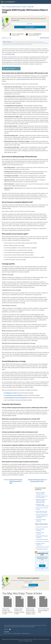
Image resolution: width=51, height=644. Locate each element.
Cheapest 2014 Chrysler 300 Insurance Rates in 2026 (15, 481)
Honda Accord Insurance (42, 541)
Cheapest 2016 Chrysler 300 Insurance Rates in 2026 (36, 480)
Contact (35, 639)
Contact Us (9, 633)
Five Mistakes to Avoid (10, 393)
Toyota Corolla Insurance (40, 533)
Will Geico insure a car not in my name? (42, 496)
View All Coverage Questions (41, 520)
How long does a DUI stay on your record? (41, 512)
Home (3, 6)
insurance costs (10, 54)
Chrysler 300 (30, 6)
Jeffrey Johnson (20, 33)
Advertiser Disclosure (44, 37)
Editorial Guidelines (7, 41)
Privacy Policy (41, 639)
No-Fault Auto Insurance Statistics (13, 395)
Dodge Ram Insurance (42, 549)
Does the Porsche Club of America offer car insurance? (42, 516)
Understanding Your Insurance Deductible (15, 397)
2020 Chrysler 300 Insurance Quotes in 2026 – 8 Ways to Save (31, 611)
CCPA (31, 641)
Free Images (26, 641)
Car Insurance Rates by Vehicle (13, 6)
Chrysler (24, 6)
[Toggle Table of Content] (11, 68)
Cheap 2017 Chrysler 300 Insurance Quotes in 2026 (7, 611)
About (5, 633)
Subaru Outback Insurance (40, 529)
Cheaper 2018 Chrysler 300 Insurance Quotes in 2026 (19, 611)
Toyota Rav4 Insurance (42, 539)
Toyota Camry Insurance (42, 547)
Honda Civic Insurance (42, 527)
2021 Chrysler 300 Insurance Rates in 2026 (43, 610)
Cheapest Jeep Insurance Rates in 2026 (42, 505)
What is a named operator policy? (40, 493)
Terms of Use (33, 587)
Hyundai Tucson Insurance (40, 544)
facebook (10, 629)
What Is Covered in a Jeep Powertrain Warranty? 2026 (41, 501)
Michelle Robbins (37, 33)
